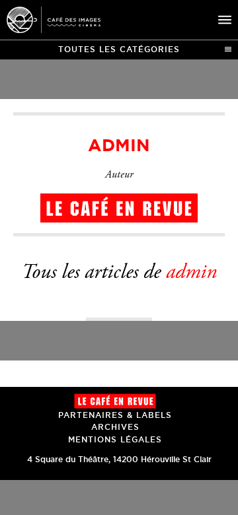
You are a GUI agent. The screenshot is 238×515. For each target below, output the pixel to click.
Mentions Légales (115, 439)
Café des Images (53, 20)
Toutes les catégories (119, 49)
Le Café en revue (115, 401)
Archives (115, 427)
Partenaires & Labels (115, 415)
